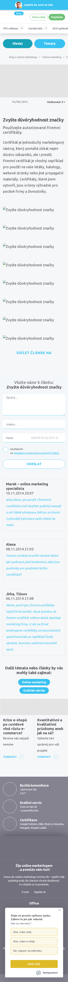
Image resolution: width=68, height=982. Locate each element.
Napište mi (40, 892)
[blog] (9, 17)
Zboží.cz (48, 824)
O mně (25, 892)
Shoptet (35, 827)
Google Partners (28, 824)
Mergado (25, 827)
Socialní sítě (35, 28)
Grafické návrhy (34, 690)
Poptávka (57, 17)
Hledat (18, 43)
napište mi (30, 4)
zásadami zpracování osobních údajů (36, 452)
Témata (49, 43)
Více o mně (38, 17)
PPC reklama (10, 28)
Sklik (40, 824)
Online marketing (34, 682)
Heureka (58, 824)
